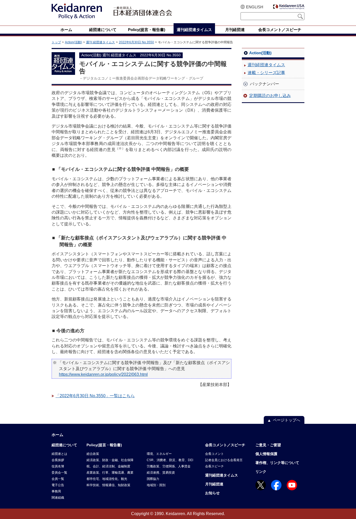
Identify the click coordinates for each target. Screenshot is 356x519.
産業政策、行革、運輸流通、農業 (110, 472)
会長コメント (214, 454)
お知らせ (212, 493)
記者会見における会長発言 (224, 460)
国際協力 (153, 479)
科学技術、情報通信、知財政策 (108, 485)
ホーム (57, 434)
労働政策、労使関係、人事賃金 (169, 466)
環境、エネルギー (159, 454)
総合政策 (93, 454)
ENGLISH (254, 7)
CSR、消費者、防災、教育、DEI (170, 460)
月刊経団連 (214, 484)
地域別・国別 (156, 485)
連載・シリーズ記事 (266, 72)
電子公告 (58, 485)
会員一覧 (58, 479)
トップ (56, 42)
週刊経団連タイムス (266, 65)
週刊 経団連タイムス (100, 42)
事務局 (56, 491)
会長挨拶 (58, 460)
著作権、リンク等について (277, 463)
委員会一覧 (59, 472)
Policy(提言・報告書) (104, 445)
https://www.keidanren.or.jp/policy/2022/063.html (103, 374)
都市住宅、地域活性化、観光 (107, 479)
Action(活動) (73, 42)
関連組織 (58, 497)
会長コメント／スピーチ (225, 445)
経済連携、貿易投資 (161, 472)
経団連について (64, 445)
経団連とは (59, 454)
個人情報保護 (266, 454)
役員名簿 (58, 466)
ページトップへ (286, 420)
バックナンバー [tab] (264, 84)
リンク (260, 471)
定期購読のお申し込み (270, 95)
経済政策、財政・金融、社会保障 (110, 460)
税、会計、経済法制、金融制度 (108, 466)
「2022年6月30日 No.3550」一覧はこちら (95, 396)
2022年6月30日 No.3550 (136, 42)
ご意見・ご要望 (268, 445)
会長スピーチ (214, 466)
